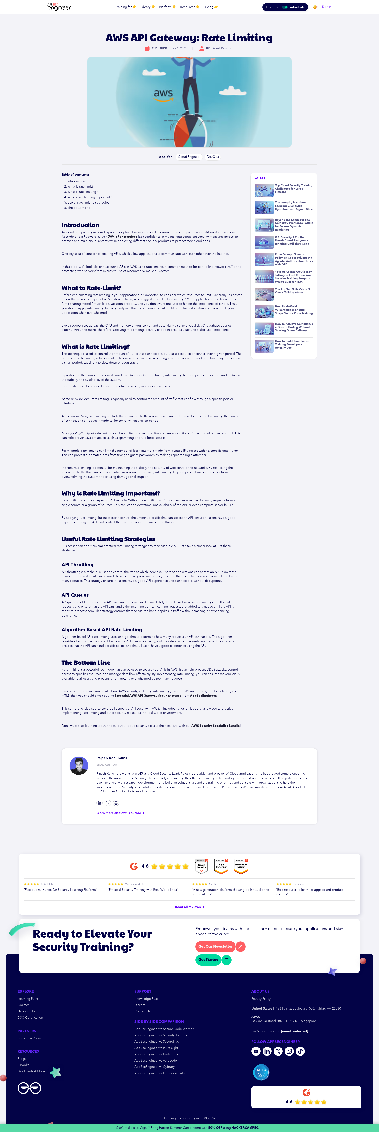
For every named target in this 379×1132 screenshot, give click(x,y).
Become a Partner (30, 1038)
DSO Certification (30, 1017)
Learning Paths (28, 999)
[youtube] (256, 1051)
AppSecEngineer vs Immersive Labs (159, 1073)
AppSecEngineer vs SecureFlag (156, 1041)
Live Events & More (31, 1071)
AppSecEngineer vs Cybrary (154, 1067)
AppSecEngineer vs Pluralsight (156, 1048)
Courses (23, 1005)
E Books (23, 1065)
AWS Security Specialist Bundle (215, 725)
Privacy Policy (261, 999)
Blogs (22, 1059)
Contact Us (142, 1011)
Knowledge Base (146, 999)
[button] (126, 7)
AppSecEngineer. (203, 695)
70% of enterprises (122, 236)
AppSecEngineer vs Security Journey (160, 1035)
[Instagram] (289, 1051)
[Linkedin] (99, 803)
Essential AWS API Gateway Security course (148, 695)
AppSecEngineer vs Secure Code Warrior (164, 1029)
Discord (140, 1005)
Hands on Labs (28, 1011)
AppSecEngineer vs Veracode (155, 1060)
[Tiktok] (116, 803)
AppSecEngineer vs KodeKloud (156, 1054)
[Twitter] (108, 803)
